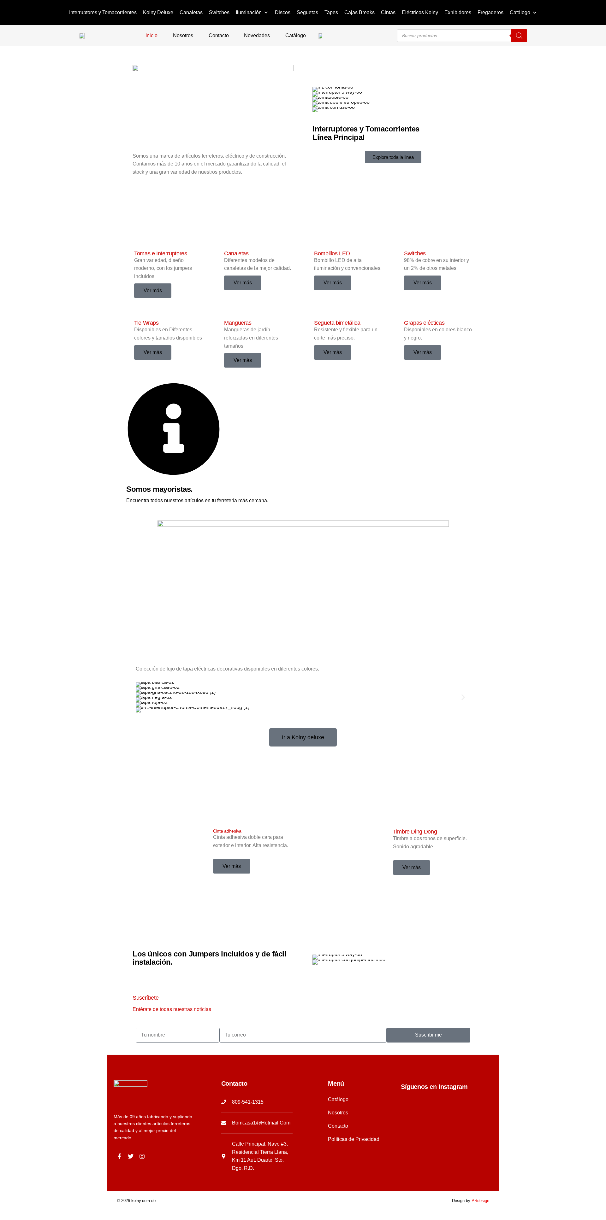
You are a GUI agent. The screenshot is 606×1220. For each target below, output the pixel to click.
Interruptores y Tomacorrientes (103, 12)
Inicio (151, 35)
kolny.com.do (143, 1200)
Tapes (331, 12)
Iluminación (249, 12)
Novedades (257, 35)
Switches (219, 12)
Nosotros (183, 35)
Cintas (388, 12)
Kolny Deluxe (158, 12)
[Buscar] (519, 35)
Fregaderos (490, 12)
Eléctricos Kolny (420, 12)
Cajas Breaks (359, 12)
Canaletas (191, 12)
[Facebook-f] (119, 1156)
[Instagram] (142, 1156)
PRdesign (480, 1200)
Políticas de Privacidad (353, 1139)
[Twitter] (130, 1156)
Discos (282, 12)
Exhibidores (457, 12)
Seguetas (307, 12)
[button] (143, 697)
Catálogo (520, 12)
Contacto (219, 35)
